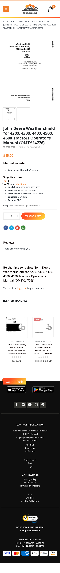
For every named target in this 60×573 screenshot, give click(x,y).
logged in (22, 288)
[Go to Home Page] (4, 21)
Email (17, 227)
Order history (30, 460)
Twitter (11, 227)
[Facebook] (17, 405)
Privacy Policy (30, 479)
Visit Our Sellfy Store (30, 501)
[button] (6, 9)
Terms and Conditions (30, 485)
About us (30, 444)
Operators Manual (32, 205)
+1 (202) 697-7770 (30, 434)
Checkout (30, 497)
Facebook (5, 227)
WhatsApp (23, 227)
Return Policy (30, 482)
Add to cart (35, 216)
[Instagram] (36, 405)
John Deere (21, 184)
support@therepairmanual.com (30, 437)
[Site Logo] (30, 9)
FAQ (30, 463)
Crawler (12, 342)
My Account (30, 451)
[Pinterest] (43, 405)
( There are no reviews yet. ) (29, 147)
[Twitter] (23, 405)
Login (30, 466)
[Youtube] (30, 405)
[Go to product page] (16, 327)
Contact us (30, 448)
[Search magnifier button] (5, 181)
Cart (30, 494)
